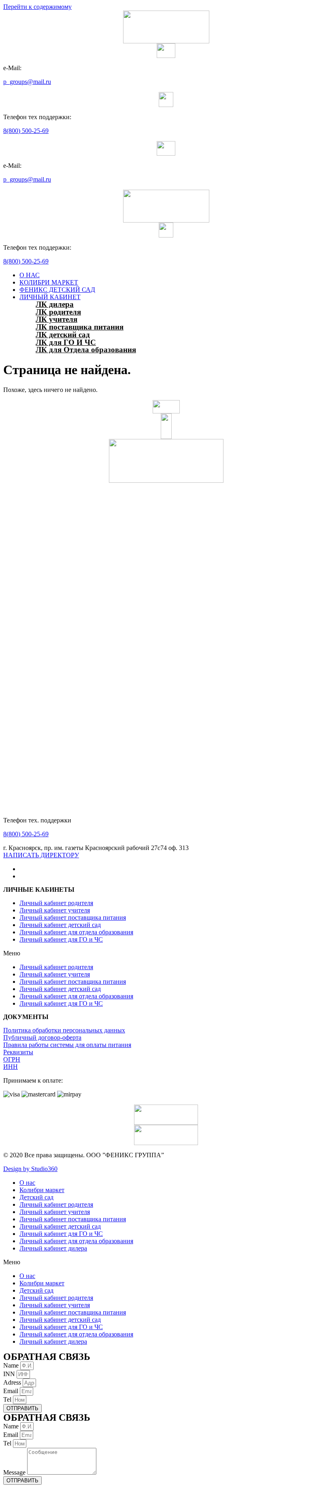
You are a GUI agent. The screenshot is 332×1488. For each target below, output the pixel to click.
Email (11, 1390)
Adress (13, 1382)
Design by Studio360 (30, 1168)
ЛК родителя (58, 312)
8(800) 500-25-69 (26, 130)
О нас (27, 1182)
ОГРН (11, 1059)
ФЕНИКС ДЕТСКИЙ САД (57, 289)
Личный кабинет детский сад (60, 924)
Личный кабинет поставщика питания (72, 917)
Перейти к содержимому (37, 6)
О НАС (29, 275)
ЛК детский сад (63, 334)
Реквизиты (18, 1052)
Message (15, 1472)
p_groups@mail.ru (27, 81)
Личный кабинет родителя (56, 902)
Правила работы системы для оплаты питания (67, 1044)
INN (10, 1373)
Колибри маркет (41, 1189)
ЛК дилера (55, 304)
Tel (8, 1399)
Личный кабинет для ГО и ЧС (61, 939)
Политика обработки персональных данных (64, 1030)
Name (11, 1365)
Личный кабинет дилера (53, 1248)
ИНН (10, 1066)
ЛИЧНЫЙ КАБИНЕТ (50, 296)
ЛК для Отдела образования (86, 349)
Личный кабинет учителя (54, 910)
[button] (41, 855)
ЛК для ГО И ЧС (66, 342)
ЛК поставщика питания (79, 327)
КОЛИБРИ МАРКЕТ (48, 282)
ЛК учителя (56, 319)
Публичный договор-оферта (42, 1037)
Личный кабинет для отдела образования (76, 932)
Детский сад (36, 1197)
